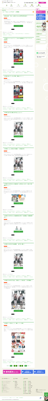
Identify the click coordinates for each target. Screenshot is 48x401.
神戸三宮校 (30, 387)
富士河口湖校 (26, 393)
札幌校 (25, 381)
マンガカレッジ (24, 71)
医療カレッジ (28, 71)
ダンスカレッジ (5, 390)
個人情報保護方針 (21, 397)
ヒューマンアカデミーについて (5, 397)
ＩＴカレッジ (31, 72)
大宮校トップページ (4, 8)
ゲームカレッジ (8, 33)
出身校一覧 (16, 384)
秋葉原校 (25, 390)
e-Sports (4, 33)
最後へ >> (29, 365)
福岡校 (30, 390)
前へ (11, 365)
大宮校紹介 (15, 381)
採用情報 (10, 397)
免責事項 (17, 397)
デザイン (13, 33)
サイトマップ (13, 397)
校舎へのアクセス (17, 387)
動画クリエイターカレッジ (19, 72)
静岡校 (30, 381)
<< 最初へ (7, 365)
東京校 (25, 387)
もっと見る (18, 63)
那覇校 (30, 393)
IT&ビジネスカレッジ (5, 387)
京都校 (30, 384)
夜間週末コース (26, 72)
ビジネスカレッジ (27, 33)
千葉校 (25, 384)
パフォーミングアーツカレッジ (19, 33)
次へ (25, 365)
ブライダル (4, 71)
